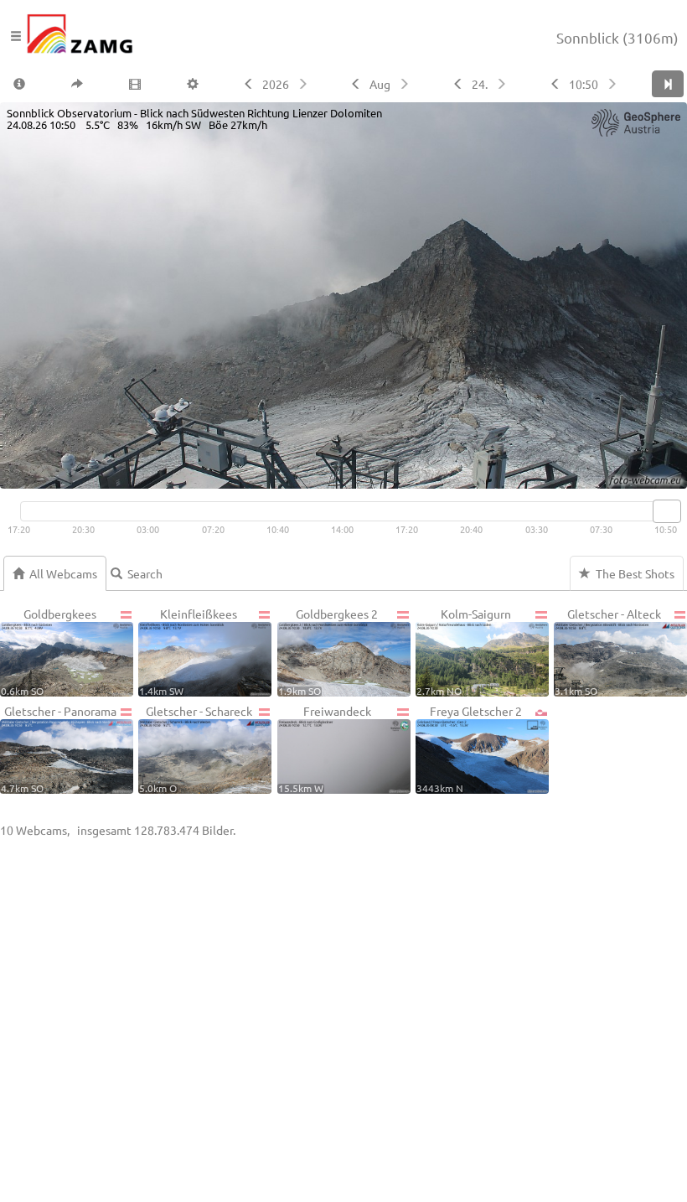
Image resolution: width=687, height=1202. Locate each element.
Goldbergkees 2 (328, 651)
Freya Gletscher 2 (469, 748)
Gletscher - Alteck (608, 651)
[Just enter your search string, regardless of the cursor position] (143, 573)
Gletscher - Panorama (58, 748)
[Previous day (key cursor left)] (456, 83)
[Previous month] (354, 83)
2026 (275, 83)
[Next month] (406, 83)
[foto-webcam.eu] (620, 478)
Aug (379, 83)
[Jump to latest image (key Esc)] (668, 83)
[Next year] (304, 83)
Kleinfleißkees (188, 651)
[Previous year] (247, 83)
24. (480, 83)
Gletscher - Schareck (195, 748)
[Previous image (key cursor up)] (553, 83)
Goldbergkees (48, 651)
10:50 (583, 83)
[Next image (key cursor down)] (614, 83)
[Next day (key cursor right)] (503, 83)
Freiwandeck (324, 748)
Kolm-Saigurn (463, 651)
